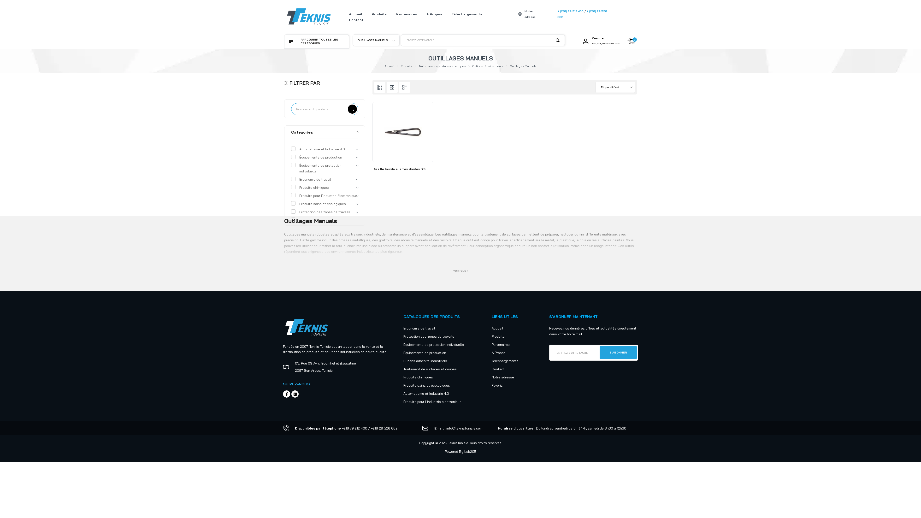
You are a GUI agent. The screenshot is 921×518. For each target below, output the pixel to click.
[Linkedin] (295, 394)
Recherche (352, 109)
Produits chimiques (314, 187)
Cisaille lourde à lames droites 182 (399, 169)
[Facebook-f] (286, 394)
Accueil (389, 66)
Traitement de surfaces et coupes (442, 66)
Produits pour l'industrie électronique (328, 196)
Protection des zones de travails (324, 212)
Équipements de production (320, 157)
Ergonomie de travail (315, 179)
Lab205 (470, 451)
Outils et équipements (487, 66)
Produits (406, 66)
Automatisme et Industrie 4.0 (322, 149)
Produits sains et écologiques (322, 204)
